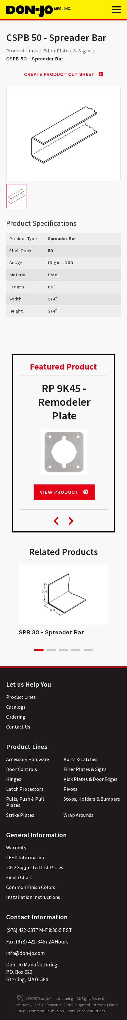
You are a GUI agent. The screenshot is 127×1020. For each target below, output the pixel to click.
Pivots (70, 789)
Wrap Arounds (78, 815)
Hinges (13, 779)
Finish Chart (19, 877)
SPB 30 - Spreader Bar (51, 632)
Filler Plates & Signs (67, 51)
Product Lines (22, 51)
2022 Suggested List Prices (34, 867)
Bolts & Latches (80, 759)
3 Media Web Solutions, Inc (20, 998)
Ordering (15, 717)
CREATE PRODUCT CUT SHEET (60, 74)
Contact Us (18, 727)
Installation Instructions (33, 897)
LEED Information (26, 857)
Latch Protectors (24, 789)
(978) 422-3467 (31, 941)
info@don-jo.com (25, 953)
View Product (60, 492)
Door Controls (21, 769)
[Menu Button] (116, 12)
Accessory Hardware (27, 759)
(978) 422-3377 (22, 930)
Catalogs (16, 707)
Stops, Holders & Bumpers (91, 799)
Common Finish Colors (30, 887)
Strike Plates (20, 815)
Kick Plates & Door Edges (90, 779)
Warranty (16, 847)
